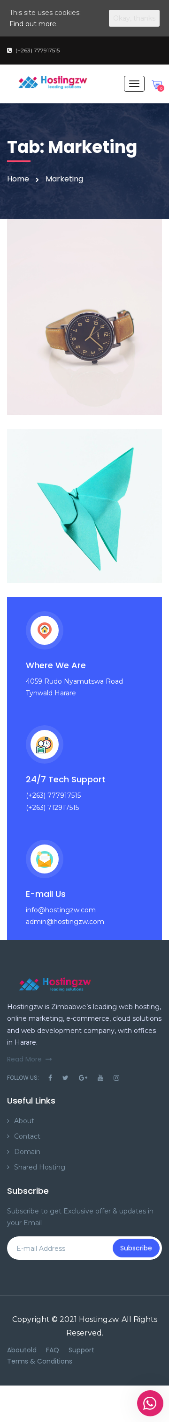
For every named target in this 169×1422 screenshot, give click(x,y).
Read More (24, 1059)
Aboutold (22, 1350)
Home (18, 178)
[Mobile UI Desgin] (84, 317)
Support (81, 1350)
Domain (27, 1152)
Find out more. (33, 24)
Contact (27, 1136)
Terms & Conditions (39, 1361)
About (24, 1121)
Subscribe (136, 1248)
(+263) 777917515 (37, 50)
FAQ (52, 1350)
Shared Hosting (39, 1167)
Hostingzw (98, 1319)
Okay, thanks (134, 18)
